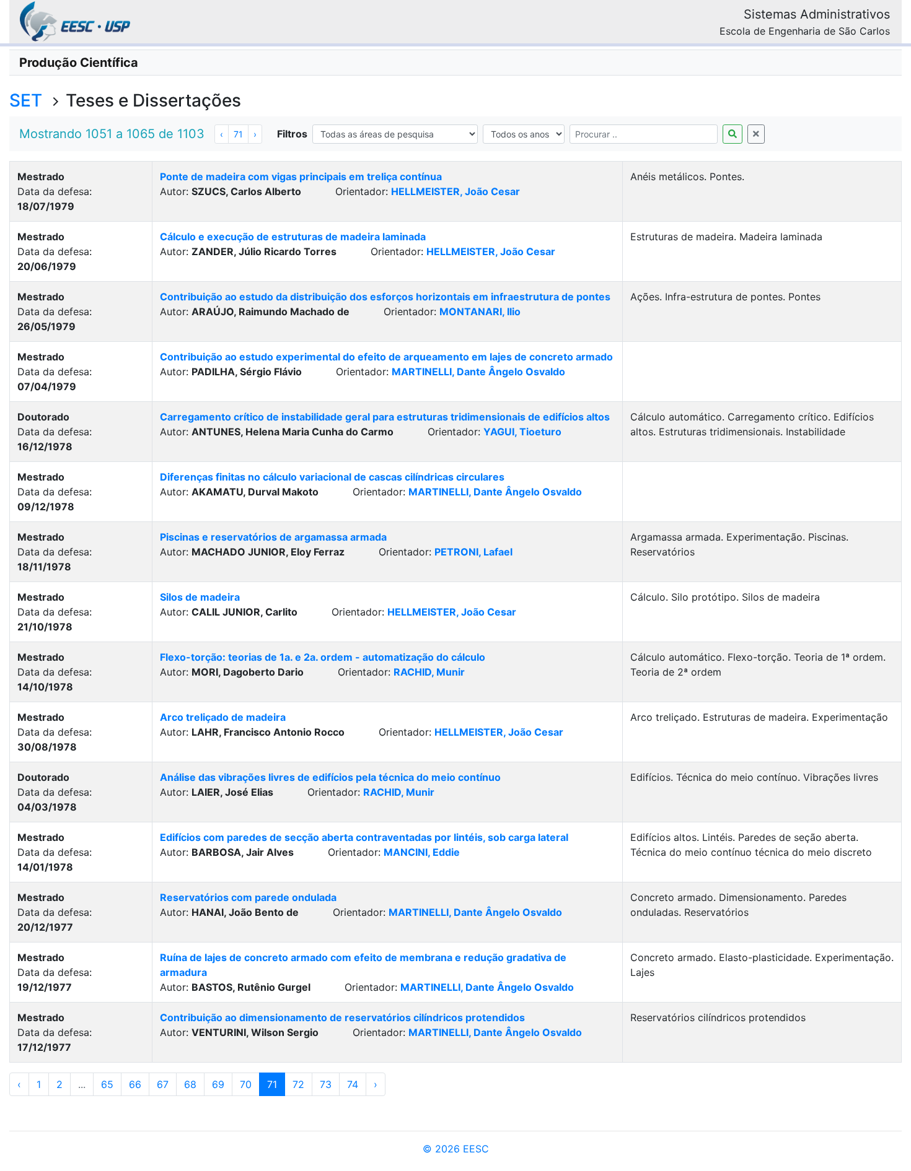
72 (298, 1084)
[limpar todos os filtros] (756, 133)
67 (163, 1084)
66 (135, 1084)
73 (326, 1084)
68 (190, 1084)
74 (352, 1084)
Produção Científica (78, 62)
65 (107, 1084)
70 (246, 1084)
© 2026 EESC (456, 1149)
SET (25, 100)
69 (218, 1084)
